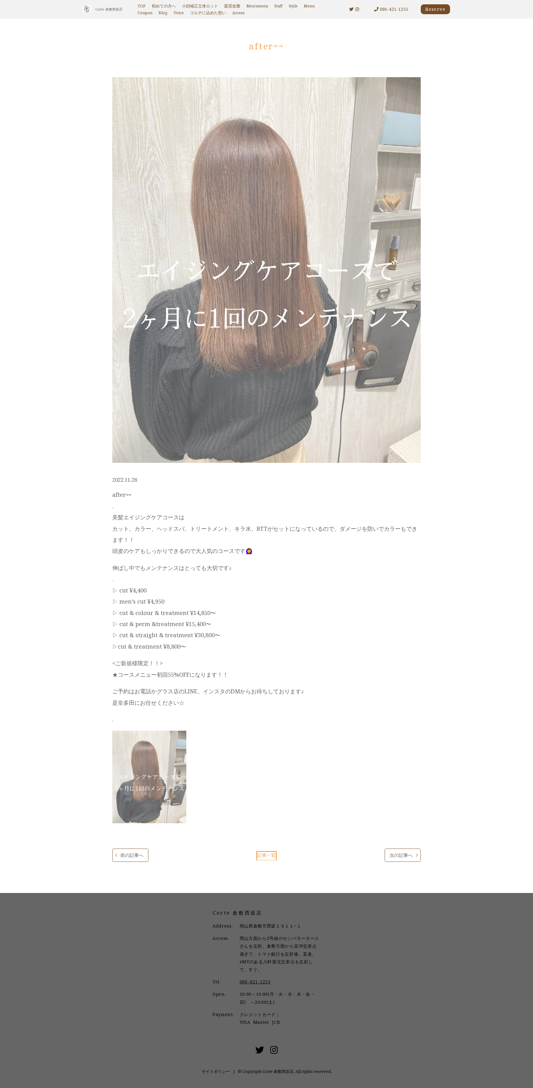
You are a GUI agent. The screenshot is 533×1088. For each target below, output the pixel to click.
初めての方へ (164, 6)
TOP (142, 6)
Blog (163, 12)
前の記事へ (131, 855)
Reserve (435, 9)
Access (238, 12)
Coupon (145, 12)
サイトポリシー (216, 1071)
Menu (309, 6)
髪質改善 (232, 6)
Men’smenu (257, 6)
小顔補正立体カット (200, 6)
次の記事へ (401, 855)
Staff (278, 6)
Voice (179, 12)
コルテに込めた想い (208, 12)
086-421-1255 (393, 9)
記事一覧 (266, 855)
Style (293, 6)
